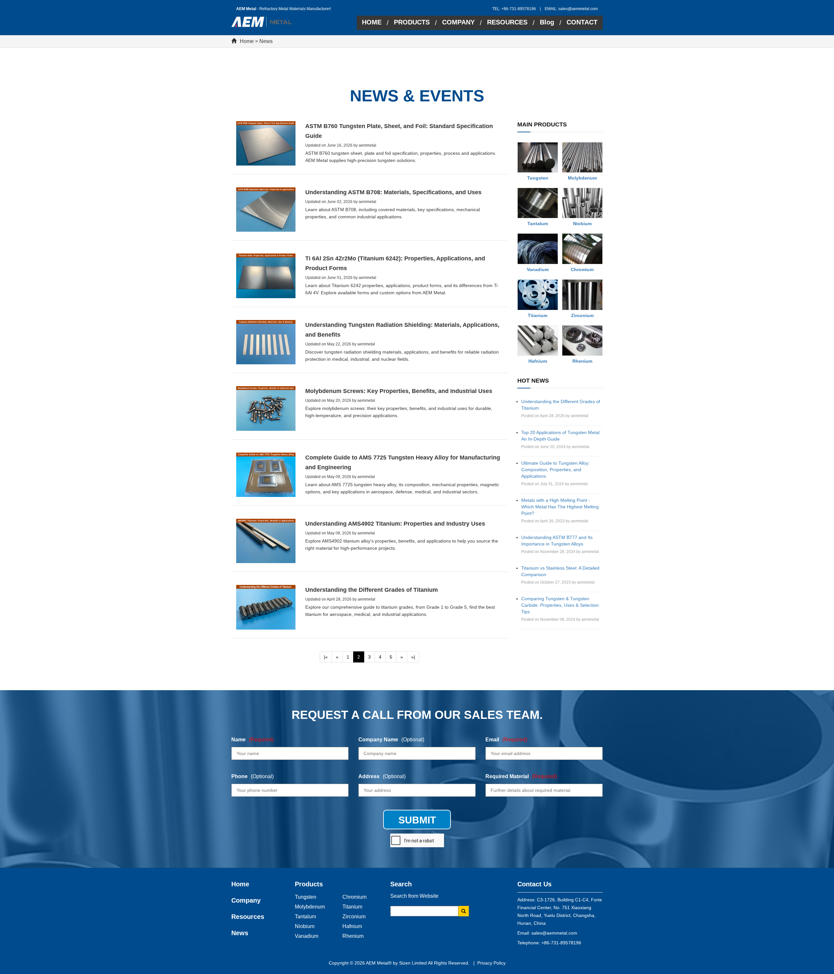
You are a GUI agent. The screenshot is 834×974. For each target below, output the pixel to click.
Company (246, 900)
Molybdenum (582, 178)
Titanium (537, 315)
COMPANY (458, 22)
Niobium (582, 223)
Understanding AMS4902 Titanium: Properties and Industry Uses (395, 523)
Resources (247, 916)
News (266, 41)
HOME (371, 22)
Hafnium (537, 361)
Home (247, 41)
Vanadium (538, 269)
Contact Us (534, 884)
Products (309, 884)
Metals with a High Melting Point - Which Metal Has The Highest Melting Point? (560, 507)
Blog (547, 22)
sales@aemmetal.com (578, 9)
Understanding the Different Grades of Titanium (371, 590)
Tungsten (537, 178)
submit (417, 820)
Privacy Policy (491, 963)
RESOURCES (507, 22)
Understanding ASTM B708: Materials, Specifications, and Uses (393, 192)
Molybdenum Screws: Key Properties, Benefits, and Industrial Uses (398, 391)
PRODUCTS (412, 22)
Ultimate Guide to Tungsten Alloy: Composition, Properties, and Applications (555, 469)
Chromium (582, 269)
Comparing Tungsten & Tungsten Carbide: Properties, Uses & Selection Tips (560, 605)
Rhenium (582, 361)
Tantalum (537, 223)
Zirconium (582, 315)
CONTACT (582, 22)
